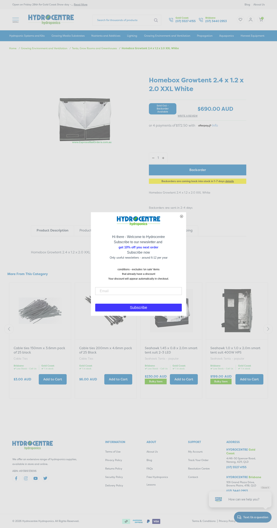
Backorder (197, 170)
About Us (259, 4)
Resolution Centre (199, 468)
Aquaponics (226, 35)
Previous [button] (9, 329)
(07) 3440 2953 (216, 21)
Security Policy (114, 477)
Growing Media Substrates (68, 35)
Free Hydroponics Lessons (157, 480)
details (229, 181)
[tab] (52, 230)
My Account (195, 451)
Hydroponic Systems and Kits (27, 35)
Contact (193, 477)
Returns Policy (113, 468)
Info (215, 125)
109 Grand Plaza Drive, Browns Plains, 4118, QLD (241, 483)
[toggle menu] (15, 19)
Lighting (132, 35)
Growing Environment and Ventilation (167, 35)
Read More (80, 4)
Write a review (188, 115)
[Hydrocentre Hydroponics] (51, 19)
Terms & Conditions (204, 521)
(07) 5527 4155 (186, 21)
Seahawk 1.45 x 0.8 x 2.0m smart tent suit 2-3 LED (171, 350)
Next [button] (268, 329)
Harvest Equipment (252, 35)
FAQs (150, 468)
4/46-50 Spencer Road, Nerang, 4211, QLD (241, 460)
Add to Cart (52, 379)
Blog (247, 4)
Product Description (52, 230)
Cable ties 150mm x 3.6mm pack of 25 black (39, 350)
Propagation (205, 35)
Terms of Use (113, 451)
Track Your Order (198, 460)
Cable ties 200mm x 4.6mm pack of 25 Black (105, 350)
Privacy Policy (113, 460)
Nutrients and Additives (105, 35)
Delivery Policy (114, 485)
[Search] (156, 20)
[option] (40, 341)
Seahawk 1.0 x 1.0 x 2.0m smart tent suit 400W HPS (235, 350)
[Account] (240, 19)
